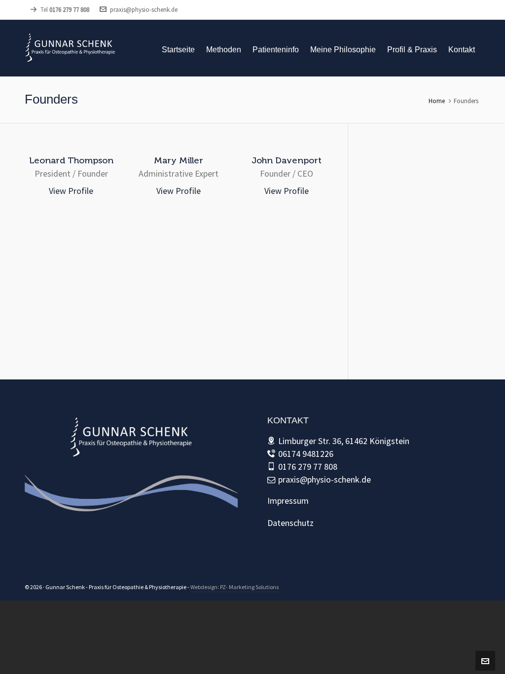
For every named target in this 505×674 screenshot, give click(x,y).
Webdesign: (204, 587)
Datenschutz (290, 522)
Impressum (288, 500)
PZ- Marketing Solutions (249, 587)
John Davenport (287, 160)
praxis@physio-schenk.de (144, 9)
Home (437, 101)
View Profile (71, 190)
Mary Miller (178, 160)
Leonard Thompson (71, 160)
